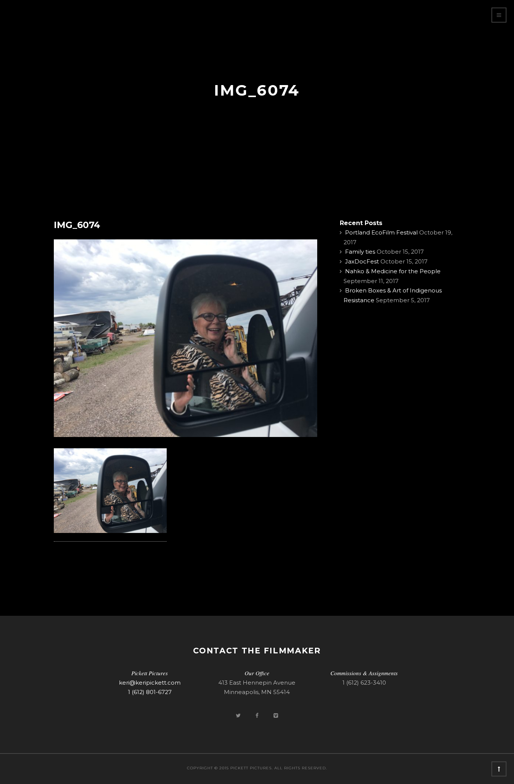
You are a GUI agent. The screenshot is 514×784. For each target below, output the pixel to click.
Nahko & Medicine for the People (393, 271)
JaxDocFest (362, 261)
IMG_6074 (77, 224)
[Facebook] (257, 715)
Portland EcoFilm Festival (381, 232)
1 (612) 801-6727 (150, 692)
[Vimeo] (275, 715)
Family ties (360, 251)
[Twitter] (239, 715)
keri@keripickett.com (150, 682)
